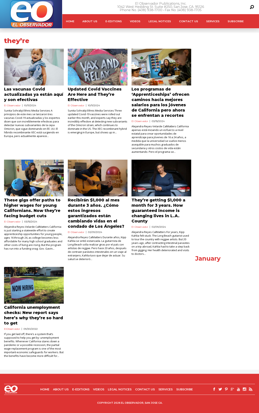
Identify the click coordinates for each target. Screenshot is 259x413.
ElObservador (12, 328)
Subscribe (236, 21)
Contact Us (188, 21)
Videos (135, 21)
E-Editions (113, 21)
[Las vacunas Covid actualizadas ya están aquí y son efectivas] (34, 67)
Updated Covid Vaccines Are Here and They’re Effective (95, 94)
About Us (89, 21)
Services (213, 21)
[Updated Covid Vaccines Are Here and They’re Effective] (97, 67)
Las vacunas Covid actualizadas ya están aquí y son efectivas (33, 94)
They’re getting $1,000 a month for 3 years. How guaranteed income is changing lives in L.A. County (158, 210)
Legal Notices (160, 21)
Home (70, 21)
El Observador (12, 105)
